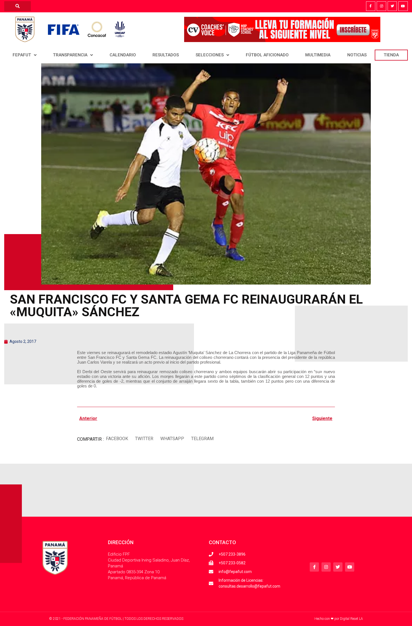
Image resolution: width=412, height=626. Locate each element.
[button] (117, 438)
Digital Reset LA (351, 619)
